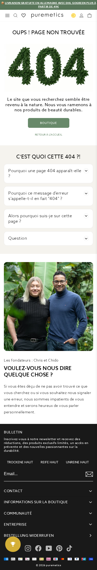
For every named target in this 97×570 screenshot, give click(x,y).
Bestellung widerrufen (29, 535)
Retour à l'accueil (48, 134)
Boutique (48, 123)
